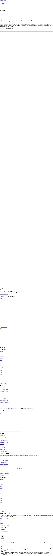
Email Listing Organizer (4, 391)
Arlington (1, 354)
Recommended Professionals (4, 525)
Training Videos (2, 523)
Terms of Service (8, 408)
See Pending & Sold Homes (4, 402)
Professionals (2, 475)
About (3, 6)
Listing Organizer (3, 438)
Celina (1, 358)
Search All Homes (3, 435)
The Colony (2, 376)
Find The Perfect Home (4, 387)
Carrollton (1, 356)
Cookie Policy (17, 408)
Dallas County (2, 509)
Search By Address (3, 447)
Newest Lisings (4, 13)
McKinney (2, 370)
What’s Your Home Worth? (4, 400)
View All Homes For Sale (4, 289)
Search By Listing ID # (4, 445)
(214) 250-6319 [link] (2, 347)
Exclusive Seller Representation (5, 398)
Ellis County (2, 511)
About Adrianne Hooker (4, 380)
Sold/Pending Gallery (3, 451)
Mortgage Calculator (3, 462)
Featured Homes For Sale (4, 442)
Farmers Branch (2, 361)
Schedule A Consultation (6, 7)
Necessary (4, 546)
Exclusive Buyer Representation (5, 389)
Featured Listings (3, 383)
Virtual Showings (5, 14)
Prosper (1, 374)
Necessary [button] (2, 545)
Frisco (1, 365)
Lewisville (1, 367)
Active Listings (2, 529)
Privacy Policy (2, 408)
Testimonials (2, 381)
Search (3, 3)
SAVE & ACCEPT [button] (4, 554)
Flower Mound (2, 363)
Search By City (2, 449)
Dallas (1, 360)
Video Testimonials (3, 521)
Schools (3, 15)
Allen (1, 353)
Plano (1, 372)
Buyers (3, 4)
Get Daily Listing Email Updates (5, 437)
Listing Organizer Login (4, 394)
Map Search (2, 444)
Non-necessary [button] (3, 550)
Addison (1, 351)
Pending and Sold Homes (4, 531)
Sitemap (12, 408)
